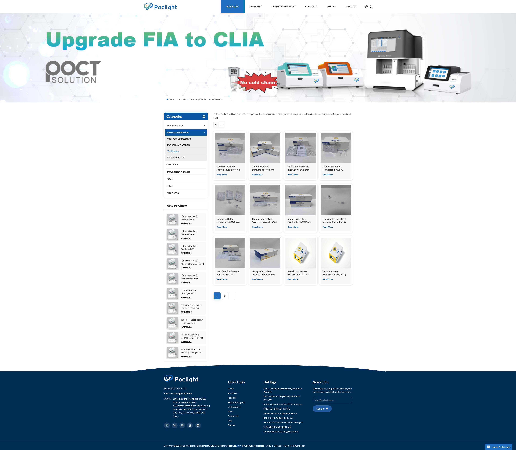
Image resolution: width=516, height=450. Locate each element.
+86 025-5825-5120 (177, 388)
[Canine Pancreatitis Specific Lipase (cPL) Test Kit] (265, 200)
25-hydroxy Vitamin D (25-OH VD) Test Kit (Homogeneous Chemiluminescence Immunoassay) (191, 307)
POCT (169, 178)
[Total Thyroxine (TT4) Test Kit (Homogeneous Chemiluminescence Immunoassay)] (172, 352)
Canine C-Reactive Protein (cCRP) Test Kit (228, 168)
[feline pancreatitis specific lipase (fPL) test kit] (300, 200)
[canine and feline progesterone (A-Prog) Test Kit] (230, 200)
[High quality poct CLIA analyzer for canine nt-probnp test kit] (336, 200)
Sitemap (231, 425)
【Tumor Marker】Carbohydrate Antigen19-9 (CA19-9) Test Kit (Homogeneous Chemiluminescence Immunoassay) (191, 233)
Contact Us (233, 416)
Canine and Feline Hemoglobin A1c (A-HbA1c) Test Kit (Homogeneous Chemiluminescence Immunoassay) (333, 168)
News (230, 411)
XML (268, 445)
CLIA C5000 (172, 193)
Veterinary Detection (198, 99)
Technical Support (236, 402)
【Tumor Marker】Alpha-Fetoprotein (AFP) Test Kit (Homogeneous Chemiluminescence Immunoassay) (192, 262)
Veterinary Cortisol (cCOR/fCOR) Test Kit (298, 273)
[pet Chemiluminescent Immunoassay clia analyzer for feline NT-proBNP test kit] (230, 253)
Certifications (234, 407)
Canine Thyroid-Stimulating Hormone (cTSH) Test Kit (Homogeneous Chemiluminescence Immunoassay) (263, 168)
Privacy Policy (298, 445)
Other (169, 186)
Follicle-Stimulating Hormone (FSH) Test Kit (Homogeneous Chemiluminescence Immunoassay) (192, 336)
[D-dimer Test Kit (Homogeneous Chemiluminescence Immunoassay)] (172, 293)
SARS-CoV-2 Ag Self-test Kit (277, 408)
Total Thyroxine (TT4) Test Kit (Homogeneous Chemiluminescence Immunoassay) (191, 351)
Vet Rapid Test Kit (176, 157)
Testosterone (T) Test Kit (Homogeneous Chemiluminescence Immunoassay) (192, 321)
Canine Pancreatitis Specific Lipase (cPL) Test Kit (264, 221)
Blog (230, 420)
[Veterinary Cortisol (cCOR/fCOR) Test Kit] (300, 253)
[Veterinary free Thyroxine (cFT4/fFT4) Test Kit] (336, 253)
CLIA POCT (172, 164)
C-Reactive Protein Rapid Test (277, 427)
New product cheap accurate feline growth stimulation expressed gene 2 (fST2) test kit (263, 273)
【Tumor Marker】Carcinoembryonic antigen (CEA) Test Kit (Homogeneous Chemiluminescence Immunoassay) (191, 277)
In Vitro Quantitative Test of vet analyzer (283, 404)
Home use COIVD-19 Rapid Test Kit (280, 413)
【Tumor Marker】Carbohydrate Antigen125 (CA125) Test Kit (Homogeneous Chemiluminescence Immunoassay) (192, 218)
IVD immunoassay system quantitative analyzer (282, 398)
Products (182, 99)
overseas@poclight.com (181, 393)
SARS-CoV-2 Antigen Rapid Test (278, 418)
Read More (186, 223)
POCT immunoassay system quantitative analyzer (283, 390)
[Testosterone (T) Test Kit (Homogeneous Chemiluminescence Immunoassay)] (172, 323)
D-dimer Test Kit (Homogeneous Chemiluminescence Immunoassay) (190, 292)
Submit (320, 408)
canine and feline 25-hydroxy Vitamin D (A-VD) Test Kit (298, 168)
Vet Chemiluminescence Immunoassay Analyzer (179, 141)
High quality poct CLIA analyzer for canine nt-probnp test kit (334, 221)
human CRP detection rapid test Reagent (283, 422)
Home (171, 99)
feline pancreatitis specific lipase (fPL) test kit (299, 221)
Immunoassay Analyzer (178, 171)
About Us (232, 393)
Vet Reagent (173, 151)
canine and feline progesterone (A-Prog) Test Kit (228, 221)
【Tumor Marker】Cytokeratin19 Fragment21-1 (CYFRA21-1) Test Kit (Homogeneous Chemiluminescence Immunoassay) (191, 248)
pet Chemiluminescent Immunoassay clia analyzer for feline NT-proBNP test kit (228, 273)
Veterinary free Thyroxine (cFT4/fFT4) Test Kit (334, 273)
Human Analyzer (175, 125)
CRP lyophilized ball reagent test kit (281, 431)
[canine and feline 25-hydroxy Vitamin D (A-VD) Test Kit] (300, 148)
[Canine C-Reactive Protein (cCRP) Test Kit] (230, 148)
